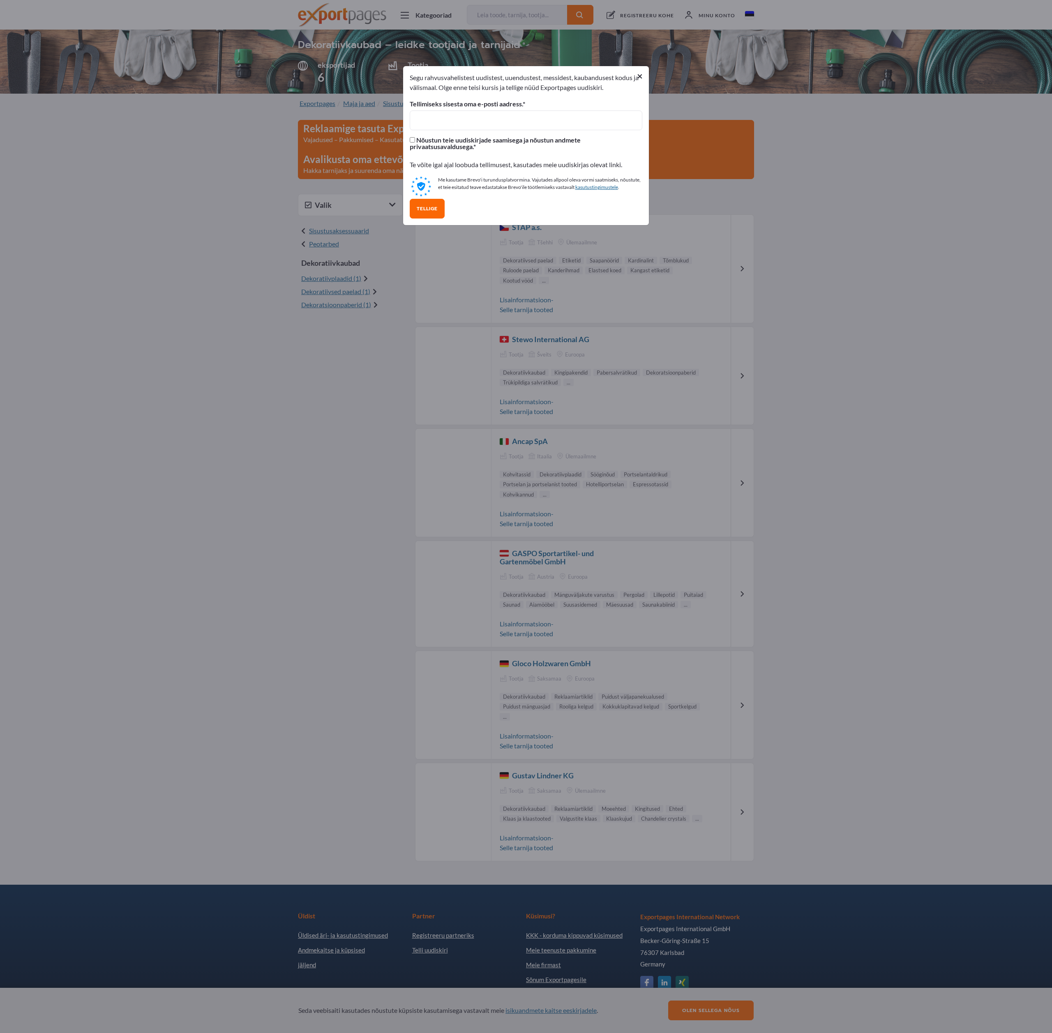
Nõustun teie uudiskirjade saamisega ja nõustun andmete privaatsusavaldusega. (495, 143)
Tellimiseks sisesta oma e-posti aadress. (466, 104)
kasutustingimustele (596, 187)
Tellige (427, 208)
